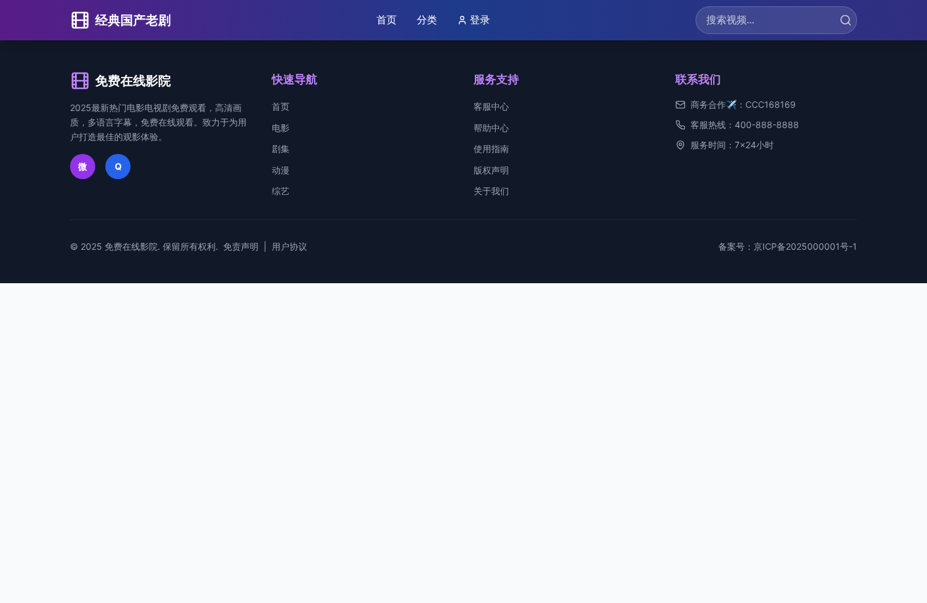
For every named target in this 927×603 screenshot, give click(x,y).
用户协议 (289, 246)
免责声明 (241, 246)
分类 (427, 19)
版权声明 (491, 170)
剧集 (280, 148)
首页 (386, 19)
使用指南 (491, 148)
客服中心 (491, 106)
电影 (280, 127)
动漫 (280, 170)
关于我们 (491, 190)
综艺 (280, 190)
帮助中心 (491, 127)
